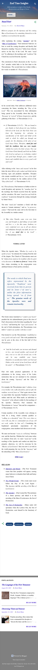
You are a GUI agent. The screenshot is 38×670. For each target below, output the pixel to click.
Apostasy (26, 41)
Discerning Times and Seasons (13, 609)
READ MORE (31, 602)
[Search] (35, 4)
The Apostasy (10, 493)
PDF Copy (19, 457)
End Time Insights (19, 3)
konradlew (23, 659)
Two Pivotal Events (12, 481)
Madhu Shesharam (21, 100)
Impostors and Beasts (13, 469)
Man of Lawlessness (9, 43)
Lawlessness (19, 524)
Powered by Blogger (20, 656)
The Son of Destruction (14, 505)
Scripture (28, 524)
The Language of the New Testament (16, 585)
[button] (35, 22)
